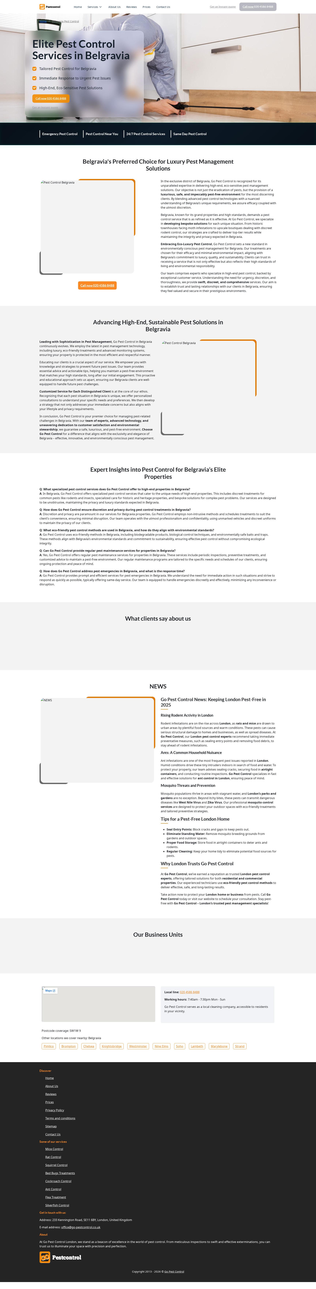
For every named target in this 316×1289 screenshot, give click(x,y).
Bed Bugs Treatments (60, 1173)
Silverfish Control (57, 1205)
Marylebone (219, 1046)
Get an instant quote (223, 6)
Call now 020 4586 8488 (97, 285)
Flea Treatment (55, 1197)
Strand (239, 1046)
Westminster (138, 1046)
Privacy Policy (54, 1110)
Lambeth (197, 1046)
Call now (258, 6)
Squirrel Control (56, 1165)
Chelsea (88, 1046)
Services (93, 7)
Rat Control (53, 1157)
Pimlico (49, 1046)
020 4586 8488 (190, 992)
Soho (179, 1046)
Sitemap (51, 1126)
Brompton (68, 1046)
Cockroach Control (58, 1181)
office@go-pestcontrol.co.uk (80, 1227)
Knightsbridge (112, 1046)
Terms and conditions (60, 1118)
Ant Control (53, 1189)
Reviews (131, 7)
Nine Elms (161, 1046)
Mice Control (54, 1149)
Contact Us (163, 7)
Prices (146, 7)
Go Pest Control (174, 1271)
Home (78, 7)
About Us (114, 7)
